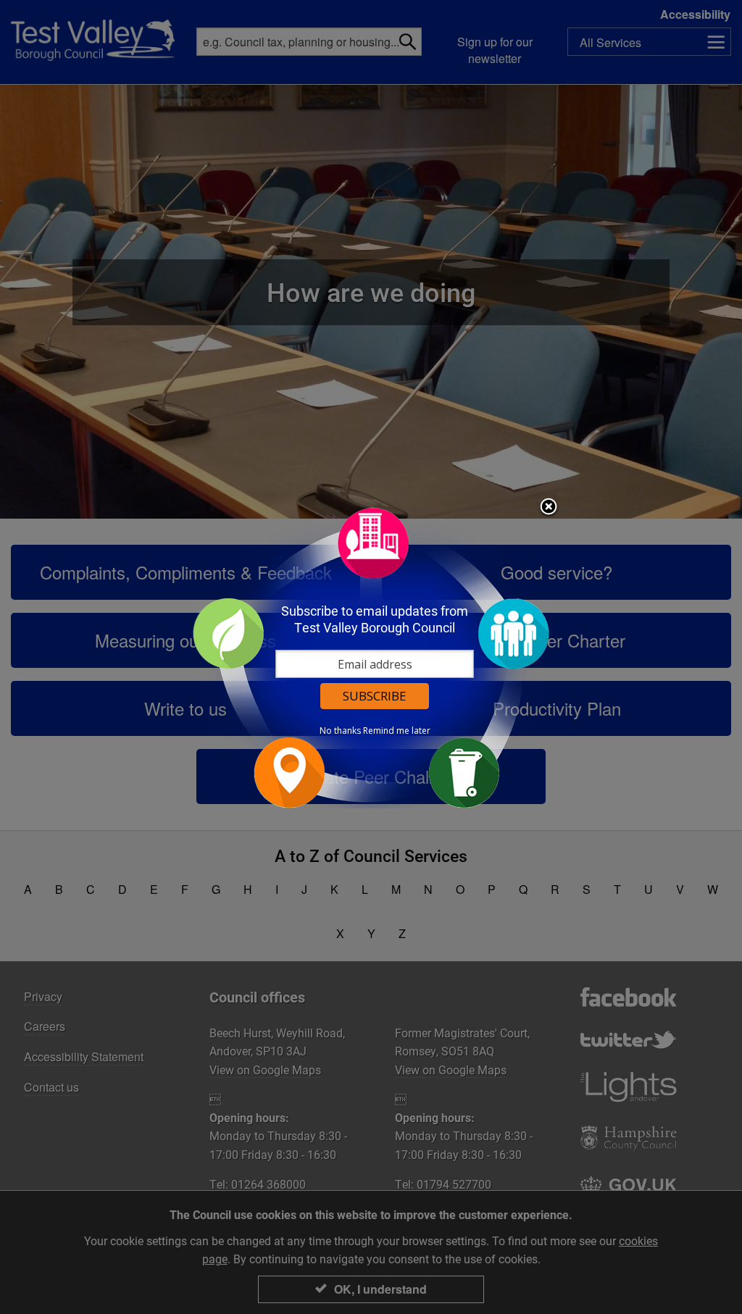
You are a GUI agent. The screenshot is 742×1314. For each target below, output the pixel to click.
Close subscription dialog (548, 508)
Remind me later (396, 731)
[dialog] (371, 657)
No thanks (340, 731)
